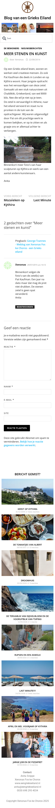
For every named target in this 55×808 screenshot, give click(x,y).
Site (6, 413)
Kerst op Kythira (27, 509)
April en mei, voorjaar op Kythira (27, 726)
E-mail (9, 399)
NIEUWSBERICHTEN (31, 48)
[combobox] (26, 38)
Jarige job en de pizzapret (27, 762)
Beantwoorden (25, 307)
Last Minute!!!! (27, 690)
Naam (8, 386)
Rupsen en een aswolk (28, 654)
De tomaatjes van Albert (27, 544)
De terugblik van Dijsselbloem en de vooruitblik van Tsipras (27, 618)
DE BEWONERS (11, 48)
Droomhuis (27, 580)
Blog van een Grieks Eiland (27, 18)
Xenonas (19, 59)
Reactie (10, 346)
